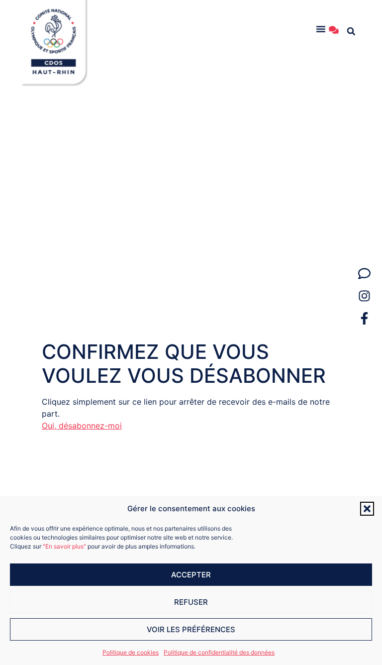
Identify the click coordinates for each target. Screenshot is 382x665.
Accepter (191, 574)
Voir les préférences (191, 629)
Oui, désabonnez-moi (82, 426)
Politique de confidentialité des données (219, 652)
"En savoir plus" (64, 546)
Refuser (191, 602)
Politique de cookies (130, 652)
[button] (367, 509)
